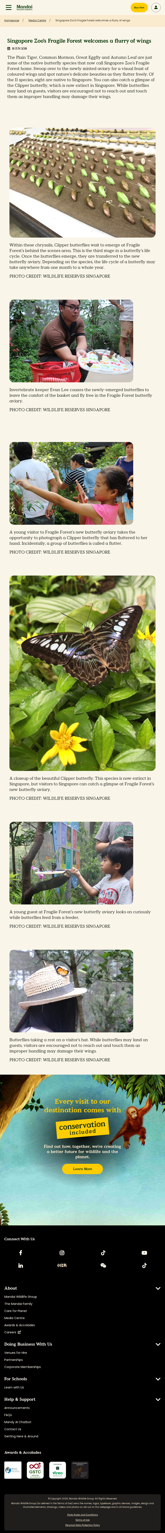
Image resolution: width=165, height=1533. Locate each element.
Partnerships (13, 1360)
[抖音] (144, 1265)
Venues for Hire (15, 1353)
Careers (11, 1332)
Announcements (17, 1408)
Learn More (82, 1169)
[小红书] (62, 1265)
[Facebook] (20, 1253)
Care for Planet (15, 1311)
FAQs (8, 1415)
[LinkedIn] (20, 1265)
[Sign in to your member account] (156, 7)
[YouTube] (144, 1253)
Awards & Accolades (19, 1325)
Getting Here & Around (21, 1436)
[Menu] (8, 7)
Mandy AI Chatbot (17, 1422)
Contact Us (12, 1429)
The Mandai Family (18, 1304)
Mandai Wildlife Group (20, 1297)
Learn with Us (14, 1387)
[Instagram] (62, 1253)
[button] (8, 7)
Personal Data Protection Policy (82, 1525)
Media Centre (14, 1318)
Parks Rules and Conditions (82, 1514)
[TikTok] (103, 1253)
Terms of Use (64, 1503)
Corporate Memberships (22, 1367)
